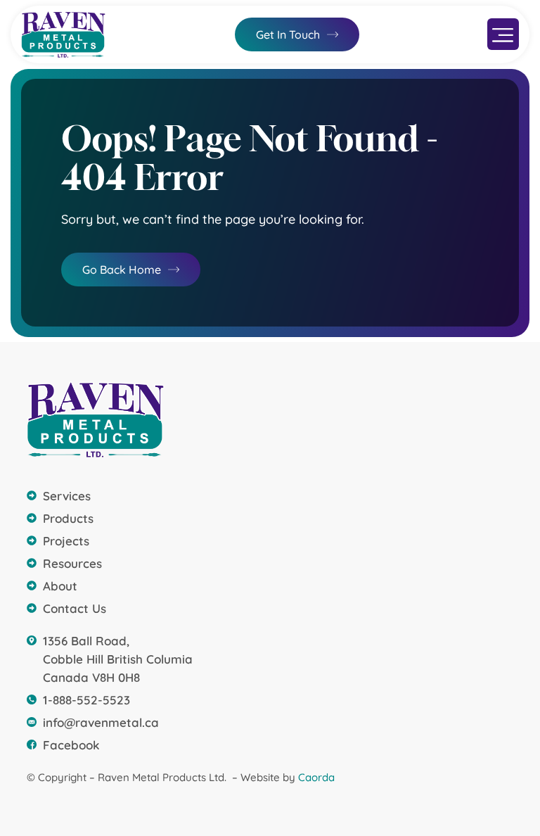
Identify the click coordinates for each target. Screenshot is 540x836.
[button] (503, 34)
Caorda (316, 777)
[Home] (63, 34)
